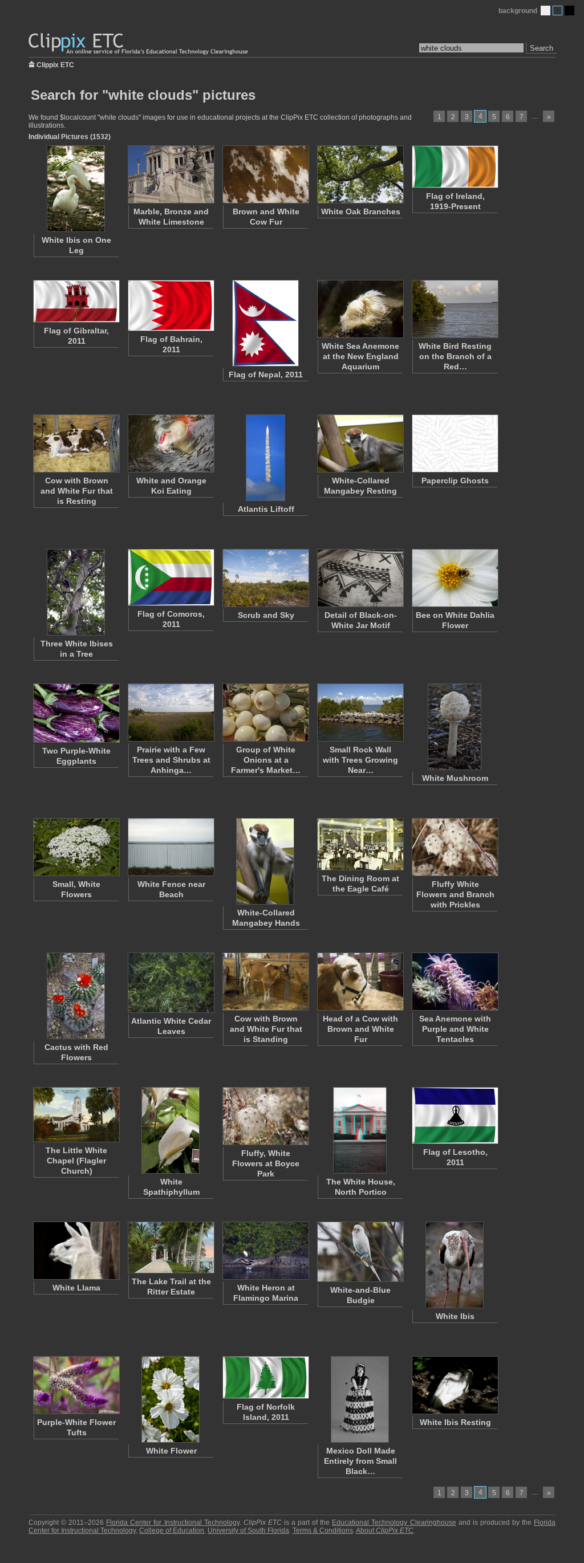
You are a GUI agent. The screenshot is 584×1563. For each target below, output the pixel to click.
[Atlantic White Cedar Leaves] (170, 983)
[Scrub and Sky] (265, 578)
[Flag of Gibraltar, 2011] (76, 301)
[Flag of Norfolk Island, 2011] (265, 1377)
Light (545, 10)
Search (541, 48)
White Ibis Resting (455, 1422)
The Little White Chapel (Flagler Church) (76, 1160)
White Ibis (455, 1316)
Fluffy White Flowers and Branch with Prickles (455, 894)
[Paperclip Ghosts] (454, 443)
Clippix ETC (55, 64)
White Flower (171, 1450)
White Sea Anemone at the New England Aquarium (360, 356)
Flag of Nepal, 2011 (266, 374)
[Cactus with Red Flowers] (76, 996)
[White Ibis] (454, 1265)
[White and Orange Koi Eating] (170, 443)
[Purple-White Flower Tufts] (76, 1385)
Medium (557, 10)
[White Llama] (76, 1251)
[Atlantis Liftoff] (265, 457)
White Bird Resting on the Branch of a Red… (455, 356)
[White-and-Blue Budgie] (360, 1252)
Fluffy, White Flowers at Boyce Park (265, 1163)
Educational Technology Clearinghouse (394, 1523)
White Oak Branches (360, 211)
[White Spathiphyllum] (170, 1130)
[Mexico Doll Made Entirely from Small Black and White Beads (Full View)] (360, 1399)
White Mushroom (455, 778)
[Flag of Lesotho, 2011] (454, 1115)
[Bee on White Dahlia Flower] (454, 578)
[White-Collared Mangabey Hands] (265, 861)
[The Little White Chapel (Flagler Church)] (76, 1114)
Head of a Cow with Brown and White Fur (360, 1029)
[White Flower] (170, 1399)
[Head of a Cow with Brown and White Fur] (360, 982)
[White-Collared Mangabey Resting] (360, 443)
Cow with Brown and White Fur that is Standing (266, 1029)
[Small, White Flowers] (76, 847)
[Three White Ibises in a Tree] (76, 592)
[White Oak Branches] (360, 174)
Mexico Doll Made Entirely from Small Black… (360, 1461)
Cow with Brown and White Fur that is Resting (76, 491)
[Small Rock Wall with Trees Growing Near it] (360, 712)
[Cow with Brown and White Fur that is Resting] (76, 443)
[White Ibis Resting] (454, 1385)
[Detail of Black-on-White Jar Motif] (360, 578)
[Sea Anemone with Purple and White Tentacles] (454, 982)
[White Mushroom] (454, 726)
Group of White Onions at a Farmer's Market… (266, 760)
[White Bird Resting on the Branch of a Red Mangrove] (454, 309)
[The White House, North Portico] (360, 1130)
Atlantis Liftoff (266, 509)
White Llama (76, 1287)
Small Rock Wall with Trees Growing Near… (360, 760)
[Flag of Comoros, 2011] (170, 577)
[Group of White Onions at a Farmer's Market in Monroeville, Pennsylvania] (265, 712)
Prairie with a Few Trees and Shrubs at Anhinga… (171, 760)
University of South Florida (248, 1530)
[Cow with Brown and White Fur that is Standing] (265, 982)
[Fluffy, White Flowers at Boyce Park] (265, 1116)
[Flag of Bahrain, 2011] (170, 305)
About (384, 1530)
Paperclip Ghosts (455, 480)
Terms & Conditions (323, 1530)
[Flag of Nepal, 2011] (265, 323)
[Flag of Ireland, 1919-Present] (454, 166)
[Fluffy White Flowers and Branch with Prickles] (454, 847)
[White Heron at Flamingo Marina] (265, 1251)
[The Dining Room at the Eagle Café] (360, 844)
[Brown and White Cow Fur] (265, 174)
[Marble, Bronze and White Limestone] (170, 174)
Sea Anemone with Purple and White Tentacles (455, 1029)
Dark (569, 10)
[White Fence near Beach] (170, 847)
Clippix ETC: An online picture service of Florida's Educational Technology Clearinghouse (139, 44)
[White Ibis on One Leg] (76, 188)
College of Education (171, 1530)
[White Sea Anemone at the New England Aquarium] (360, 309)
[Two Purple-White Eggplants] (76, 713)
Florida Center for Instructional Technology (172, 1523)
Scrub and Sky (266, 615)
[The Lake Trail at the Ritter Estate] (170, 1247)
